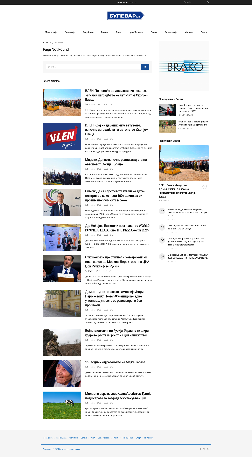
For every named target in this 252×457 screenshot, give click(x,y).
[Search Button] (207, 2)
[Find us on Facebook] (200, 449)
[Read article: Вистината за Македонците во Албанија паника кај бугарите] (167, 126)
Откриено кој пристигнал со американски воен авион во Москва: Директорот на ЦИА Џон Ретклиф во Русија (117, 261)
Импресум (148, 438)
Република (88, 32)
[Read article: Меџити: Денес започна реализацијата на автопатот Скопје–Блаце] (62, 171)
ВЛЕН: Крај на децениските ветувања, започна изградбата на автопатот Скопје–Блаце (116, 129)
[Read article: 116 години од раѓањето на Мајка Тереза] (62, 373)
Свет (118, 32)
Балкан (104, 32)
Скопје (154, 32)
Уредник (90, 271)
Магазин (189, 32)
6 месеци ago (186, 115)
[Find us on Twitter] (204, 449)
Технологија (171, 32)
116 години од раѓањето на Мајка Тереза (115, 362)
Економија (70, 32)
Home (45, 43)
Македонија (51, 32)
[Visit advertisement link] (184, 66)
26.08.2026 (103, 104)
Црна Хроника (136, 32)
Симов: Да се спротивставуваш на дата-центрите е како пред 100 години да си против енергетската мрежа (115, 195)
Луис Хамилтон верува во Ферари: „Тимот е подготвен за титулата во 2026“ (193, 108)
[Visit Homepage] (126, 15)
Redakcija (91, 104)
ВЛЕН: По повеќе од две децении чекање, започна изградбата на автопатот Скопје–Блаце (116, 95)
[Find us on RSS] (208, 449)
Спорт (204, 32)
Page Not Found (56, 43)
